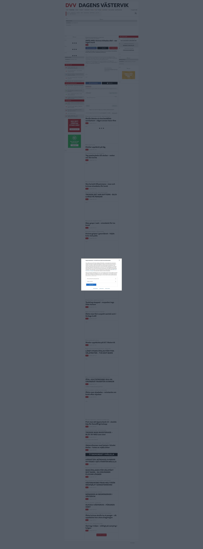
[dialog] (101, 274)
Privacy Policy (107, 288)
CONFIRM (91, 284)
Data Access (101, 288)
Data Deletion (95, 288)
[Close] (120, 261)
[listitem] (101, 278)
